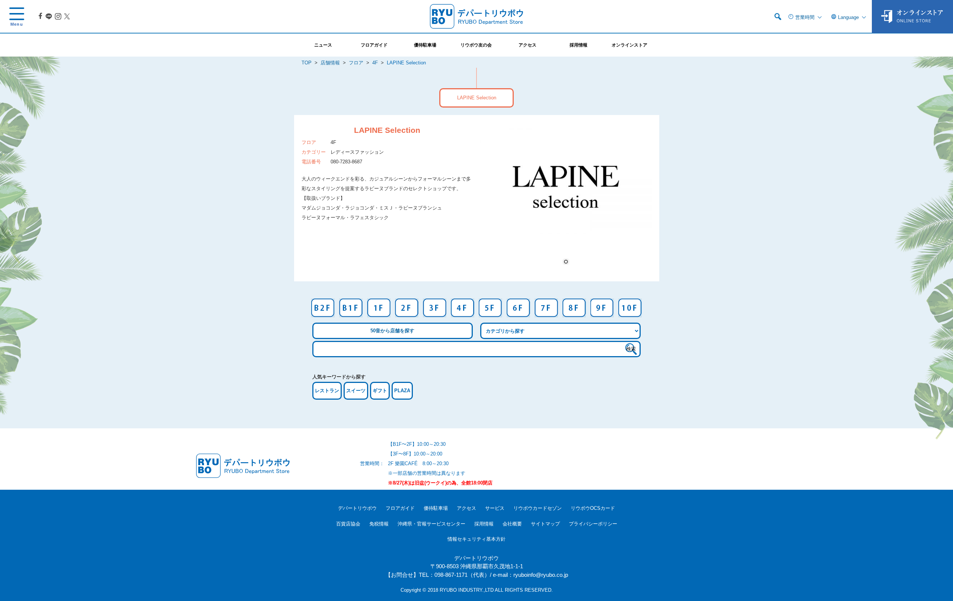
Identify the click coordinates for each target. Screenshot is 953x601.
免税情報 (379, 524)
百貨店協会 (348, 524)
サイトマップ (545, 524)
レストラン (327, 390)
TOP (307, 62)
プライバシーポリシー (593, 524)
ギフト (380, 390)
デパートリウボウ (357, 508)
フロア (356, 62)
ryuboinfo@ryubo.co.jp (540, 575)
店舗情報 (330, 62)
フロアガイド (400, 508)
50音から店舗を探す (392, 330)
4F (375, 62)
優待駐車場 (436, 508)
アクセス (466, 508)
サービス (494, 508)
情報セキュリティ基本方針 (476, 539)
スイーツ (356, 390)
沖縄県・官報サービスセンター (431, 524)
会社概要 (512, 524)
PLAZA (402, 390)
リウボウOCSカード (593, 508)
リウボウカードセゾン (537, 508)
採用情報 (484, 524)
